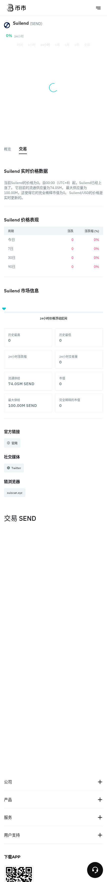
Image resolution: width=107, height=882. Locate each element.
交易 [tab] (23, 148)
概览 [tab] (7, 149)
